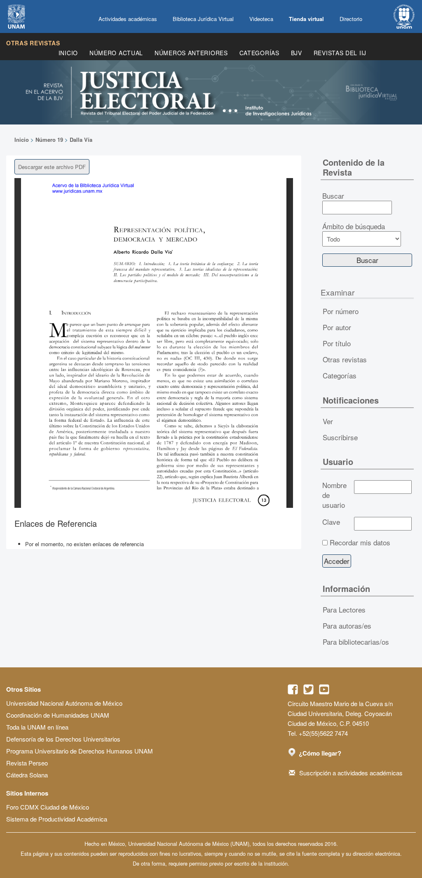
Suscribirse (340, 437)
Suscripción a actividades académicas (351, 772)
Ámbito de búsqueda (353, 226)
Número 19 (49, 139)
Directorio (351, 19)
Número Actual (116, 53)
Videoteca (261, 19)
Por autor (337, 327)
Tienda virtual (306, 19)
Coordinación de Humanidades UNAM (57, 715)
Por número (341, 311)
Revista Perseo (27, 762)
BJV (296, 53)
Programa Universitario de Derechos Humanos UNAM (79, 751)
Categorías (259, 53)
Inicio (68, 53)
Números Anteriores (191, 53)
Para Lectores (344, 609)
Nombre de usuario (334, 495)
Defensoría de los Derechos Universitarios (63, 739)
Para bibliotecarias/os (356, 641)
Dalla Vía (81, 139)
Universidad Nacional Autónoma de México (64, 703)
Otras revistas (33, 43)
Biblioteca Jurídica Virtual (203, 19)
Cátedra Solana (27, 774)
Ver (328, 421)
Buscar (333, 196)
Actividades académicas (127, 19)
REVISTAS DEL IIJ (340, 53)
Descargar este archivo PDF (52, 167)
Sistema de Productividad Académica (56, 819)
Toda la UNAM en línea (37, 727)
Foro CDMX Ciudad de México (47, 807)
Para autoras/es (347, 625)
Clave (331, 522)
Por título (337, 343)
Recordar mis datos (360, 542)
